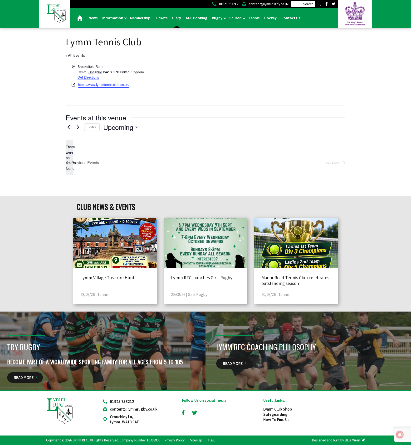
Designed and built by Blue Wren (336, 440)
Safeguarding (275, 414)
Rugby (217, 17)
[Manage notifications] (400, 434)
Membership (140, 17)
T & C (211, 440)
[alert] (69, 157)
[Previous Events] (68, 127)
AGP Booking (196, 17)
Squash (235, 17)
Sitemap (196, 440)
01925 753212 (122, 401)
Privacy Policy (174, 440)
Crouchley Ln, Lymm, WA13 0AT (124, 419)
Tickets (161, 17)
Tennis (254, 17)
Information (113, 17)
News (93, 17)
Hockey (270, 17)
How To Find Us (276, 419)
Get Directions (88, 77)
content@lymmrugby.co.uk (133, 409)
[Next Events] (78, 127)
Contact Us (290, 17)
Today (92, 127)
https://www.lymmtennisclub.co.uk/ (103, 84)
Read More (24, 377)
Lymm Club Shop (277, 409)
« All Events (75, 55)
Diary (176, 17)
